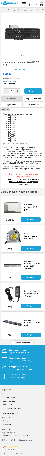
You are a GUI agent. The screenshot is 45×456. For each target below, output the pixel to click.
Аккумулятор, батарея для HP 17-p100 (32, 322)
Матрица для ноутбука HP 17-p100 (31, 207)
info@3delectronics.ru (24, 440)
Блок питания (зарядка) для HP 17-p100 (31, 293)
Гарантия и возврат (9, 397)
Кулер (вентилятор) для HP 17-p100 (31, 236)
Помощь (5, 421)
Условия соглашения (10, 401)
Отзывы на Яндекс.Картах (12, 454)
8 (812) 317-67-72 (8, 440)
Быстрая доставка (17, 350)
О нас (4, 394)
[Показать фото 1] (21, 55)
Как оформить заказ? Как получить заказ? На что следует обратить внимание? (24, 181)
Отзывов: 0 (33, 104)
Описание (11, 99)
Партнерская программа (11, 408)
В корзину (33, 91)
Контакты (6, 417)
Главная (3, 10)
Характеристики (9, 81)
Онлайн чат (6, 424)
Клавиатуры (12, 10)
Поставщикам (7, 405)
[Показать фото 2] (23, 55)
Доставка (11, 104)
